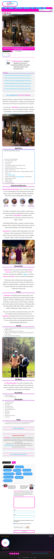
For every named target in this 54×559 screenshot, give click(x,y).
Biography (11, 8)
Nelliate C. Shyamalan (8, 477)
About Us (19, 557)
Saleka (25, 274)
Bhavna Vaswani (11, 175)
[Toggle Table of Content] (8, 55)
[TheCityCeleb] (3, 8)
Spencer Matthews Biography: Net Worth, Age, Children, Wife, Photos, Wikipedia (18, 77)
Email (14, 514)
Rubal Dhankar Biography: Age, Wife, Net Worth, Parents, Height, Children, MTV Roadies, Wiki (18, 83)
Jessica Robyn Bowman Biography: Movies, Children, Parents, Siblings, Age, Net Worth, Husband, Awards (12, 487)
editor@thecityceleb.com (9, 445)
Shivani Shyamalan (20, 176)
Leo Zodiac (19, 473)
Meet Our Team (27, 8)
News (32, 8)
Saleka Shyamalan (19, 477)
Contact (34, 557)
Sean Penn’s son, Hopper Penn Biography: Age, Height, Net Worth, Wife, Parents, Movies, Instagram (18, 80)
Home (6, 8)
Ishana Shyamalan (26, 470)
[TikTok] (18, 554)
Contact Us (38, 8)
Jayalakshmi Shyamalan (8, 473)
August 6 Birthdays (19, 467)
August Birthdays (7, 470)
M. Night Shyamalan (27, 473)
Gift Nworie (19, 51)
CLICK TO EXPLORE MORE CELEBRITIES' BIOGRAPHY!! (18, 454)
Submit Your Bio (19, 8)
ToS (31, 557)
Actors (14, 462)
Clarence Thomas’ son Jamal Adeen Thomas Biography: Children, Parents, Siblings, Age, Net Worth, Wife (24, 487)
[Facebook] (10, 554)
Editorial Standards (26, 557)
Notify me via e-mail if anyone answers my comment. (22, 523)
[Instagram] (16, 554)
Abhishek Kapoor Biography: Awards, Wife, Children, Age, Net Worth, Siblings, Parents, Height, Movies (18, 86)
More (44, 8)
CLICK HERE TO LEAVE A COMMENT (18, 428)
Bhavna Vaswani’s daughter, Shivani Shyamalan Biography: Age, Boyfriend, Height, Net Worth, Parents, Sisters (18, 88)
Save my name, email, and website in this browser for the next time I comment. (24, 521)
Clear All (50, 536)
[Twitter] (12, 554)
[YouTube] (14, 554)
